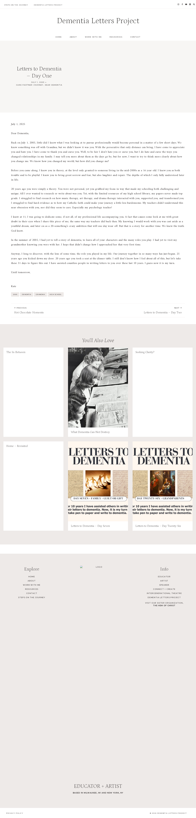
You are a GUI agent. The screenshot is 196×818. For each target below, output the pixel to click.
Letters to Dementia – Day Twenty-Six (158, 526)
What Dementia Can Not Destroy (90, 432)
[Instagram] (178, 4)
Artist (164, 581)
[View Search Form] (194, 4)
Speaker (164, 585)
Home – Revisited (17, 446)
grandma (40, 294)
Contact (135, 37)
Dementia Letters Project (48, 5)
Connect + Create (164, 589)
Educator (164, 577)
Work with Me (93, 37)
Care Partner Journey (29, 85)
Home (59, 37)
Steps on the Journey (16, 5)
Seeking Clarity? (144, 352)
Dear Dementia (53, 85)
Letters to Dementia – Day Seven (90, 526)
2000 (15, 294)
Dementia (26, 294)
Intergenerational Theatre (164, 593)
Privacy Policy (14, 813)
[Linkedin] (190, 4)
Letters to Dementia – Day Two (163, 310)
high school (56, 294)
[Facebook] (182, 4)
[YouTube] (186, 4)
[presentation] (98, 387)
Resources (116, 37)
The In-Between (15, 352)
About (73, 37)
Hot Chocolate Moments (29, 310)
